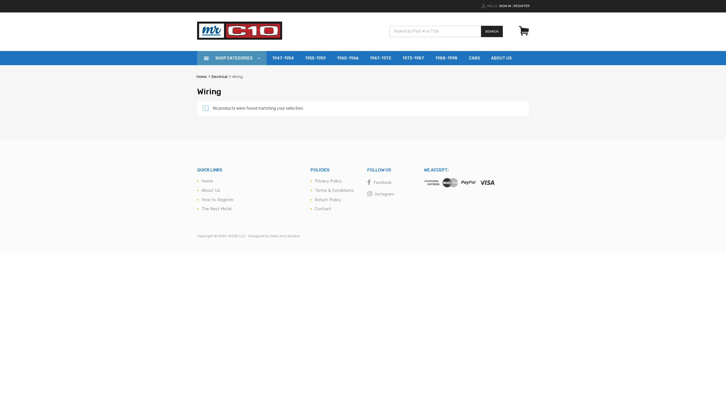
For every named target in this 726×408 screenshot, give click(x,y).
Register (522, 6)
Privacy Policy (328, 181)
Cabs (474, 58)
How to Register (217, 199)
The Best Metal (216, 208)
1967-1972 (380, 58)
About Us (501, 58)
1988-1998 (446, 58)
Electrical (219, 77)
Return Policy (328, 199)
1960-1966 (347, 58)
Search (492, 31)
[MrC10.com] (239, 38)
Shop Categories (233, 58)
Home (202, 77)
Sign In (505, 6)
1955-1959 (315, 58)
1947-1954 (283, 58)
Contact (323, 208)
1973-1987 (413, 58)
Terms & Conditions (334, 190)
